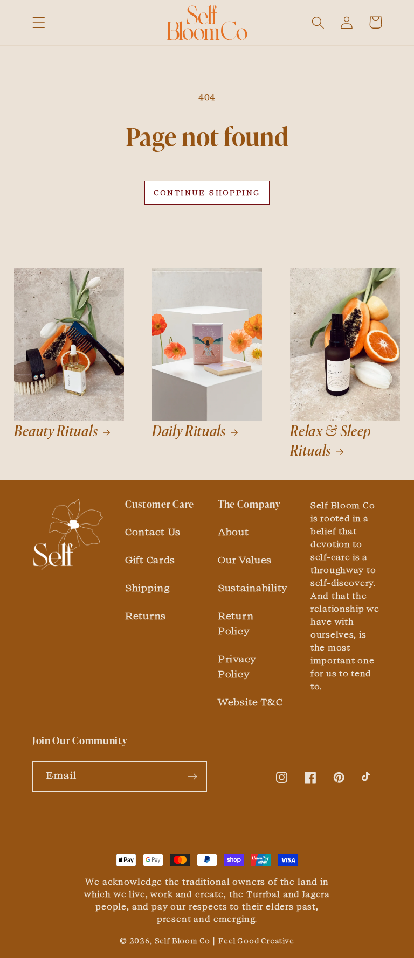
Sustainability (253, 587)
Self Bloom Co (182, 941)
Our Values (245, 559)
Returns (145, 615)
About (233, 531)
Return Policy (235, 623)
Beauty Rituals (56, 432)
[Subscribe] (192, 776)
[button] (39, 22)
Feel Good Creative (256, 941)
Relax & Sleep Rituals (330, 442)
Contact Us (153, 531)
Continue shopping (207, 192)
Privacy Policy (237, 666)
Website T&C (250, 701)
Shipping (147, 587)
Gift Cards (150, 559)
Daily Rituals (189, 432)
